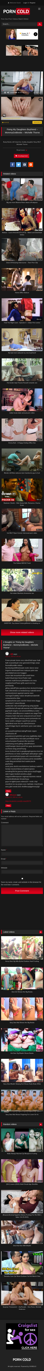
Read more (21, 150)
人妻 (11, 654)
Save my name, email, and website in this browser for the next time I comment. (21, 883)
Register (32, 3)
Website (4, 868)
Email (4, 859)
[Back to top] (37, 1365)
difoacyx (13, 795)
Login (25, 3)
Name (4, 850)
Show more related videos (22, 632)
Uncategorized (23, 156)
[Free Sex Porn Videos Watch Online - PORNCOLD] (18, 11)
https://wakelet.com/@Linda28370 (18, 801)
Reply (8, 791)
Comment (4, 822)
